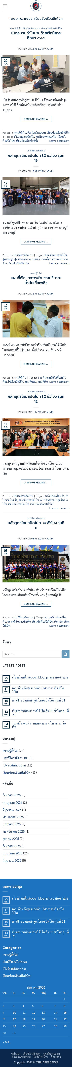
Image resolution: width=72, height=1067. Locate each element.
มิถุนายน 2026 (12, 810)
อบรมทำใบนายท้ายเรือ (19, 621)
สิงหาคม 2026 (12, 795)
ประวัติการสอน (51, 1053)
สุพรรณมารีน (21, 259)
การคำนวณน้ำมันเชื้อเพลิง (51, 377)
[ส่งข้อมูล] (65, 654)
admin (50, 48)
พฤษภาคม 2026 (13, 817)
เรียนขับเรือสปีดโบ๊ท (18, 263)
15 (65, 1012)
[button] (5, 5)
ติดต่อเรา (56, 1056)
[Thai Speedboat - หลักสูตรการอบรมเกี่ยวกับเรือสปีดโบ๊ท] (36, 6)
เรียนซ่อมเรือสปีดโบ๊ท (51, 28)
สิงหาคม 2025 (12, 846)
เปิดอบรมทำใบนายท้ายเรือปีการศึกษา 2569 (36, 35)
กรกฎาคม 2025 (12, 853)
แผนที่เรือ (43, 381)
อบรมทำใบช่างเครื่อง (40, 259)
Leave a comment (59, 140)
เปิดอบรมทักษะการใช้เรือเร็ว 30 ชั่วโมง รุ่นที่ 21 (40, 713)
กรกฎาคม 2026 (12, 802)
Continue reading (36, 118)
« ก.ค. (6, 1042)
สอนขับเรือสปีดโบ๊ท (29, 500)
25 (24, 1026)
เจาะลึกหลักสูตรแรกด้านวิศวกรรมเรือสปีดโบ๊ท (38, 690)
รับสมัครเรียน (40, 1056)
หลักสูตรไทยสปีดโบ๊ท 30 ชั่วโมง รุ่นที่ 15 (36, 158)
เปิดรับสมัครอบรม (31, 28)
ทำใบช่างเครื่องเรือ (54, 496)
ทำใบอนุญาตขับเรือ (24, 136)
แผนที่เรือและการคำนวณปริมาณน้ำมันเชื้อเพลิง (36, 280)
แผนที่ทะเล (30, 381)
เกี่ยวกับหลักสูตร (32, 1053)
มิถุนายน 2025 (12, 860)
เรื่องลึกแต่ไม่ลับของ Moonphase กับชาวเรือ (40, 677)
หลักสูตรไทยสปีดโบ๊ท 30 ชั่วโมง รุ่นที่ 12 (36, 399)
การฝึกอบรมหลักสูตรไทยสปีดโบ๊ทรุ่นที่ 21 (38, 700)
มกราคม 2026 (12, 824)
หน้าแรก (15, 1053)
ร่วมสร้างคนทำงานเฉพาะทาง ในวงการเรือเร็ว (39, 725)
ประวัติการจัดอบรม (36, 150)
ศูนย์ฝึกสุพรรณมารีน (45, 136)
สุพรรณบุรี (8, 259)
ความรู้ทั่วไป (15, 28)
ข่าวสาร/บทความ (21, 1056)
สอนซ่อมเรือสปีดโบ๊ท (56, 255)
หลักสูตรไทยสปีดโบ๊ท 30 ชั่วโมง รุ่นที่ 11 (36, 525)
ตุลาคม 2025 (11, 838)
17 (14, 1019)
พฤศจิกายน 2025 (14, 831)
